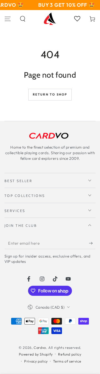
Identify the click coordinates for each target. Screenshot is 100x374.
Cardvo (40, 347)
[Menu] (7, 19)
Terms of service (67, 361)
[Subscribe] (92, 243)
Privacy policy (36, 361)
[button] (23, 19)
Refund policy (69, 354)
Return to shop (50, 94)
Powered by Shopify (36, 354)
